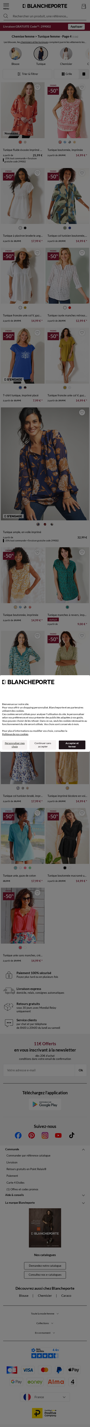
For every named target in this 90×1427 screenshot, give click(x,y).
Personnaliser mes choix (15, 745)
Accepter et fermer (72, 745)
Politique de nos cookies (15, 734)
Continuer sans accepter (43, 745)
